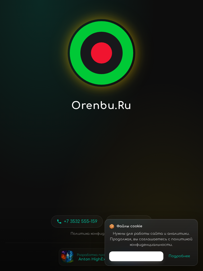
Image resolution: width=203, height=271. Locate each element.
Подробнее (179, 256)
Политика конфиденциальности (102, 234)
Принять (136, 256)
